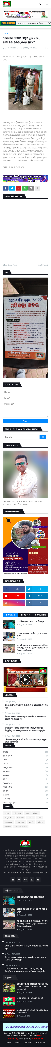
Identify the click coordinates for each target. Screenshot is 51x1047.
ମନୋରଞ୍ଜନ (25, 783)
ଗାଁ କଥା (25, 763)
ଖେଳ (25, 759)
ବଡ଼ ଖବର (25, 771)
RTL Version (40, 1042)
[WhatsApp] (25, 188)
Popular (10, 615)
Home (5, 33)
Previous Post (10, 265)
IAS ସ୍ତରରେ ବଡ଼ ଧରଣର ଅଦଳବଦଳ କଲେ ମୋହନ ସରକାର (32, 1011)
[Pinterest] (18, 188)
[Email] (31, 188)
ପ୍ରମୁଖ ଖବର (25, 767)
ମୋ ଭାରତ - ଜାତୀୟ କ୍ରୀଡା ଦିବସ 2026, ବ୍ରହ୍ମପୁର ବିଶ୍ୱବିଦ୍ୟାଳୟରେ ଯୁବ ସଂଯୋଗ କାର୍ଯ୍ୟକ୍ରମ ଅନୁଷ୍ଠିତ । (25, 729)
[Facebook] (5, 188)
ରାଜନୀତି (25, 791)
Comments (40, 615)
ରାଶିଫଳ (25, 794)
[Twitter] (12, 188)
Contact (28, 1042)
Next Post (42, 265)
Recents (25, 615)
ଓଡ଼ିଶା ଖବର (25, 755)
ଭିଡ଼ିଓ (25, 779)
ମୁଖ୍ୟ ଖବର (25, 787)
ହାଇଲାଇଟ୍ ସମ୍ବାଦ (25, 802)
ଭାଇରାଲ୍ (25, 775)
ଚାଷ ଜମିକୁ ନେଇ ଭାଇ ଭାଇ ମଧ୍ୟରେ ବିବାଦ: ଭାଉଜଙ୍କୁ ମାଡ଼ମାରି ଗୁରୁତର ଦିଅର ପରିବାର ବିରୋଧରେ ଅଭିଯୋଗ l (32, 648)
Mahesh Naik (37, 1038)
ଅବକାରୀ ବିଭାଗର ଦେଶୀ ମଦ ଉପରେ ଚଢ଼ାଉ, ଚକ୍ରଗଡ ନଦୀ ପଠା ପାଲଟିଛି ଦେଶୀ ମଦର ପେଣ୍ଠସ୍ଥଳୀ (32, 986)
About (17, 1042)
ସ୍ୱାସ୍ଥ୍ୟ (25, 798)
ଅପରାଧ (25, 752)
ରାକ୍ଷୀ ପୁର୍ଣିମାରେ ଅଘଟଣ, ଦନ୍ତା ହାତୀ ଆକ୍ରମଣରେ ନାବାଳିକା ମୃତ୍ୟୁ (26, 706)
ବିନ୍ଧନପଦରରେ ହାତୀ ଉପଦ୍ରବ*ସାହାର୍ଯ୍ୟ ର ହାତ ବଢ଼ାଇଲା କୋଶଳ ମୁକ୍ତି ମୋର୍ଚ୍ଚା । (25, 717)
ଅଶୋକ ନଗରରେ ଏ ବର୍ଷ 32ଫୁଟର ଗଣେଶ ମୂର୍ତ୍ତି (32, 634)
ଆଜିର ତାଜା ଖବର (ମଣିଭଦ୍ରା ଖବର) (30, 998)
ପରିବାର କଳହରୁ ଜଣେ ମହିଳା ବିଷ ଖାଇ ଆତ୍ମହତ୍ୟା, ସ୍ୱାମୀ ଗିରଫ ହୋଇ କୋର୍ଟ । (26, 740)
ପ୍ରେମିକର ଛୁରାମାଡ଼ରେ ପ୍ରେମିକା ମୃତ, (30, 621)
